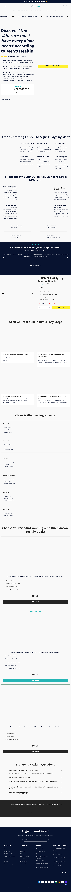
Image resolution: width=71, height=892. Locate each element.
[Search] (5, 6)
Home (5, 848)
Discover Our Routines (59, 865)
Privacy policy (26, 887)
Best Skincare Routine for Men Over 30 (59, 853)
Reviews (6, 861)
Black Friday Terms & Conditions (42, 857)
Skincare (22, 851)
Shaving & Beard (24, 856)
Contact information (51, 887)
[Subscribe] (47, 840)
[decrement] (39, 307)
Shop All (22, 859)
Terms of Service (41, 853)
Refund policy (19, 887)
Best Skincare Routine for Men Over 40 (59, 858)
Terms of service (33, 887)
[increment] (49, 307)
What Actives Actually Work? (59, 849)
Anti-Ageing (23, 861)
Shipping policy (42, 887)
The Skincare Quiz (9, 853)
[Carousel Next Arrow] (68, 257)
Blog (5, 859)
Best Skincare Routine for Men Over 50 (59, 862)
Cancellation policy (61, 887)
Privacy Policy (40, 848)
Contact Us (7, 851)
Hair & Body (23, 848)
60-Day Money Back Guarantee (42, 864)
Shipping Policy (40, 851)
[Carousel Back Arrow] (3, 257)
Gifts (21, 853)
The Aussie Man (10, 887)
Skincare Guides (24, 864)
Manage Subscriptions (10, 864)
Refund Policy (40, 860)
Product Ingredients (9, 856)
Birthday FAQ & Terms (42, 867)
